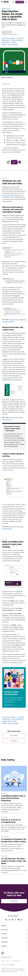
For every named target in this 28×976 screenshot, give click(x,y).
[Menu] (26, 2)
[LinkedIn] (6, 920)
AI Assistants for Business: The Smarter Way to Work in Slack (13, 840)
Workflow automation (9, 38)
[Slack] (5, 2)
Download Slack (5, 957)
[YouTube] (18, 920)
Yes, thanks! (14, 735)
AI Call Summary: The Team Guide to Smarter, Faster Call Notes (13, 861)
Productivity (6, 8)
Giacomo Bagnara (13, 34)
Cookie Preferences (16, 961)
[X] (15, 920)
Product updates (13, 44)
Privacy (3, 961)
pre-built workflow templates (11, 195)
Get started (19, 2)
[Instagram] (9, 920)
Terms (7, 961)
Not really (14, 741)
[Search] (13, 2)
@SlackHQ (18, 662)
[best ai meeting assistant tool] (14, 778)
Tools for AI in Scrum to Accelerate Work (10, 821)
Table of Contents (7, 77)
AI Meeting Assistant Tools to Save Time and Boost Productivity (13, 798)
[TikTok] (22, 920)
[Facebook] (12, 920)
